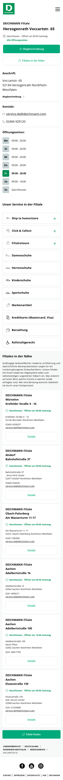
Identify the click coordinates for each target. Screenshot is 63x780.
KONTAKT (7, 775)
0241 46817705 (13, 652)
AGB (44, 775)
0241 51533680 (13, 707)
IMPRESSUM (19, 775)
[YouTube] (31, 767)
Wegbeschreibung (13, 96)
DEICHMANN (54, 775)
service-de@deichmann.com (26, 114)
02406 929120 (15, 121)
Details (31, 436)
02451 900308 (13, 538)
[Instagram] (41, 767)
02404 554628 (13, 482)
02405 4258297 (13, 424)
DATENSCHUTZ (33, 775)
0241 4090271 (13, 593)
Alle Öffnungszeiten (17, 40)
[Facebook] (22, 767)
